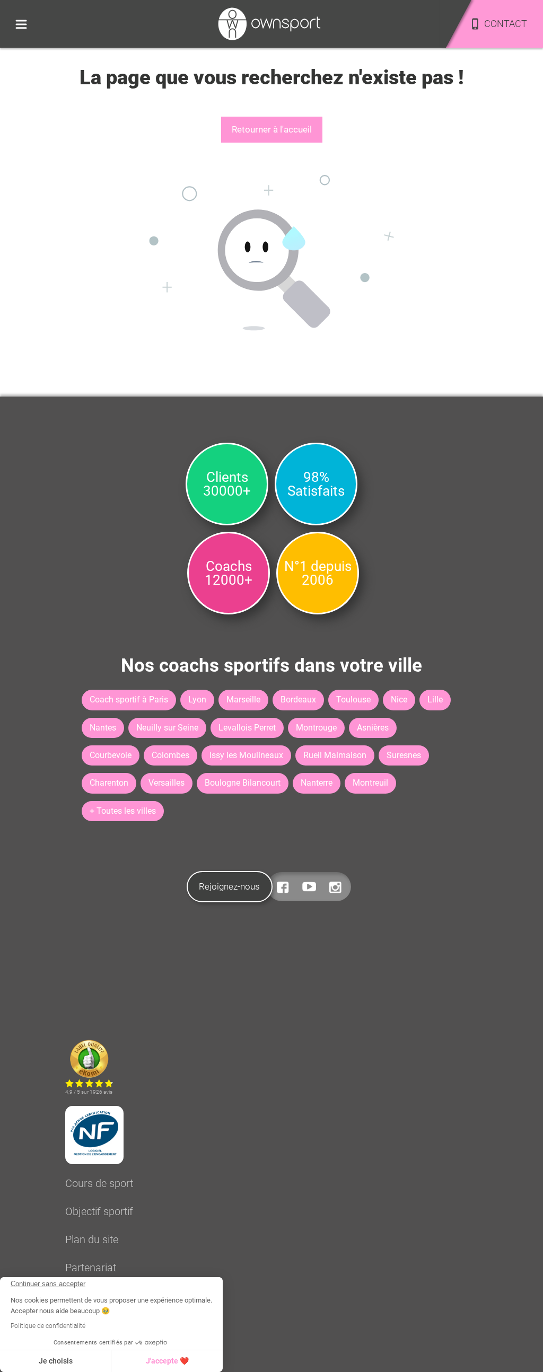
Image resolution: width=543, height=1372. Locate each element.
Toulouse (353, 699)
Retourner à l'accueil (272, 129)
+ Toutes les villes (123, 811)
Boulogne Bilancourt (243, 783)
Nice (399, 699)
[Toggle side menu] (21, 24)
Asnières (373, 728)
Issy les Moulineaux (246, 755)
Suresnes (404, 755)
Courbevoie (111, 755)
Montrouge (316, 728)
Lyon (197, 699)
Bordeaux (298, 699)
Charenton (109, 783)
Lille (435, 699)
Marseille (243, 699)
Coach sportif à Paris (129, 699)
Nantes (103, 728)
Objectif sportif (99, 1211)
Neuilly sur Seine (167, 728)
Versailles (166, 783)
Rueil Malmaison (334, 755)
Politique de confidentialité (48, 1326)
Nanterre (316, 783)
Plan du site (91, 1239)
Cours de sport (99, 1183)
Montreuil (370, 783)
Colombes (170, 755)
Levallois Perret (247, 728)
